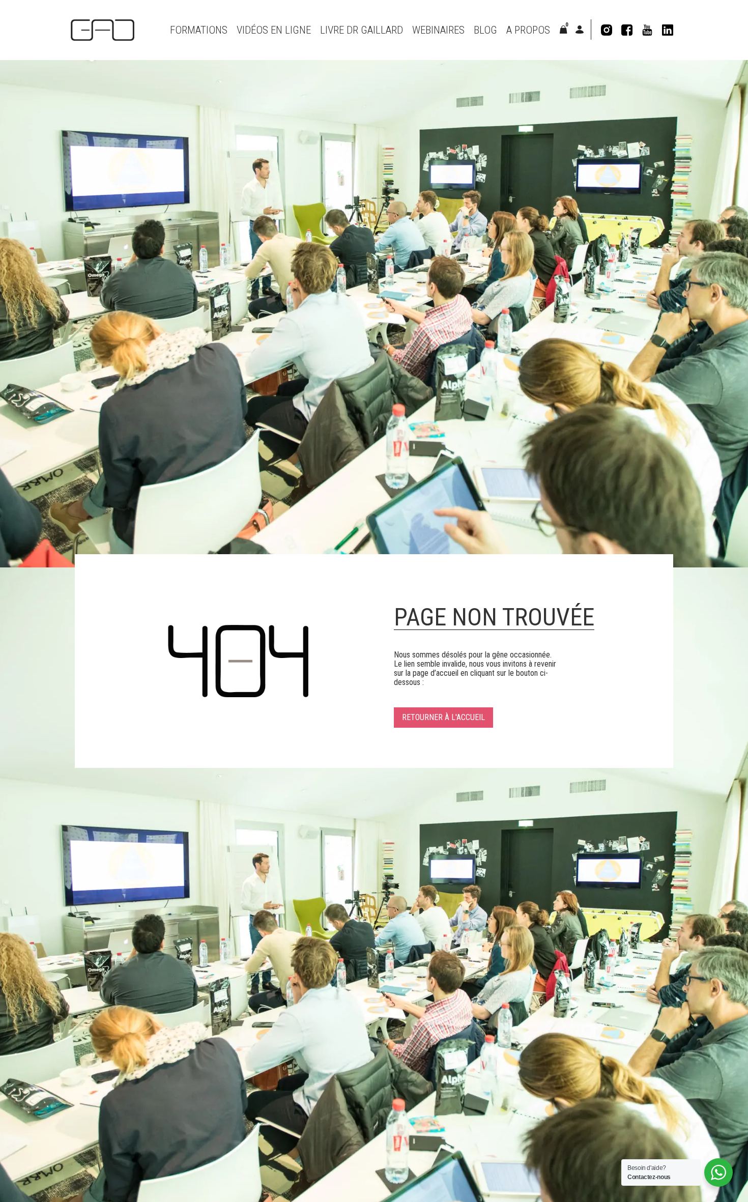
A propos (528, 30)
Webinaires (438, 30)
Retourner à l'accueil (443, 717)
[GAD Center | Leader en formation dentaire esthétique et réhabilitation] (102, 30)
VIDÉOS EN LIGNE (274, 30)
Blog (485, 30)
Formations (198, 30)
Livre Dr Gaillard (361, 30)
